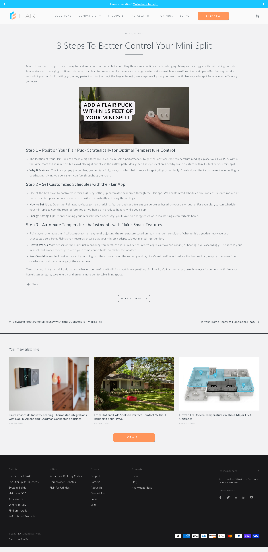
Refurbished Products (22, 516)
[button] (250, 16)
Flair (19, 534)
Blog (134, 482)
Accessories (16, 499)
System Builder (18, 487)
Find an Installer (19, 510)
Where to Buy (17, 505)
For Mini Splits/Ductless (24, 482)
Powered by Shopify (18, 539)
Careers (95, 482)
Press (94, 499)
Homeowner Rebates (63, 482)
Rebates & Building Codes (66, 476)
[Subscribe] (258, 471)
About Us (96, 487)
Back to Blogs (136, 298)
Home (128, 34)
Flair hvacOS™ (18, 493)
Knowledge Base (141, 487)
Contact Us (98, 493)
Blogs (137, 34)
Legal (94, 505)
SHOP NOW (213, 16)
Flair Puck (62, 159)
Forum (135, 476)
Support (95, 476)
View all (134, 437)
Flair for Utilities (60, 487)
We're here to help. (145, 4)
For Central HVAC (20, 476)
